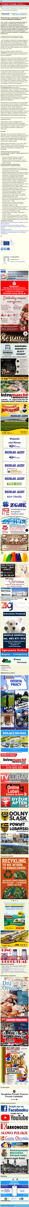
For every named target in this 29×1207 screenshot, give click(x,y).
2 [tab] (13, 900)
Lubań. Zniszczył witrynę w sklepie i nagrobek (18, 965)
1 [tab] (11, 900)
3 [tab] (15, 900)
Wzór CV (3, 669)
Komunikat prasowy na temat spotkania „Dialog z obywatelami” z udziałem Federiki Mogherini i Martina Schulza (14, 227)
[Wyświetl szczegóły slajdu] (14, 878)
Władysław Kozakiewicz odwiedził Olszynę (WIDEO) (14, 971)
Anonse (7, 8)
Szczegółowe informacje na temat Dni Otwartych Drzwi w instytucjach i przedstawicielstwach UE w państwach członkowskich (14, 232)
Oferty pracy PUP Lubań (6, 668)
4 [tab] (17, 900)
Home (3, 8)
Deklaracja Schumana (6, 229)
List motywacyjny (4, 670)
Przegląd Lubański (8, 4)
